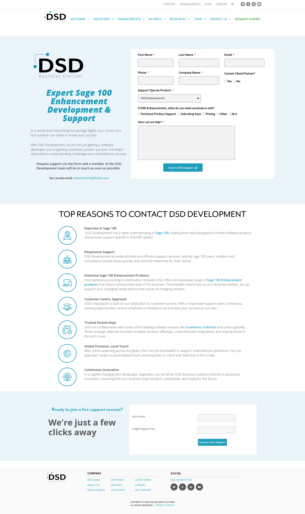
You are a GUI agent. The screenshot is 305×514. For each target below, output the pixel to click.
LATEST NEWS (143, 479)
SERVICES (116, 485)
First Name (145, 55)
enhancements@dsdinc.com (91, 178)
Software (77, 19)
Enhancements (190, 4)
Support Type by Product (155, 90)
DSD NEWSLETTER (181, 479)
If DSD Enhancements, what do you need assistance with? (176, 108)
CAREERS (140, 485)
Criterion (209, 327)
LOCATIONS (118, 490)
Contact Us (218, 19)
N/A (234, 114)
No (238, 81)
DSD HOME (93, 479)
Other (223, 114)
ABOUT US (93, 485)
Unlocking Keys (191, 114)
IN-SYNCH (155, 19)
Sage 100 (162, 233)
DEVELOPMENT (96, 490)
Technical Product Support (158, 114)
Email (228, 55)
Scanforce (193, 327)
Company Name (190, 72)
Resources (178, 19)
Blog (208, 4)
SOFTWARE (117, 479)
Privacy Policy (165, 505)
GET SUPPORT (143, 490)
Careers (221, 4)
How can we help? (150, 122)
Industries (101, 19)
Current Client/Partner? (239, 73)
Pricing (210, 114)
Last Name (186, 55)
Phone (142, 72)
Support (170, 4)
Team (198, 19)
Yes (229, 81)
